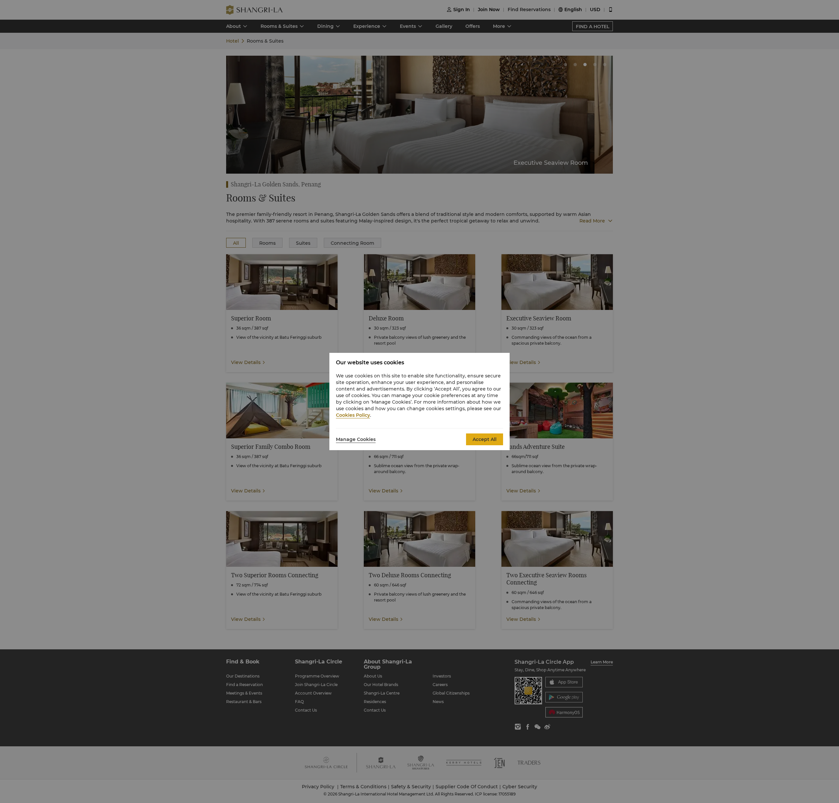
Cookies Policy (353, 415)
